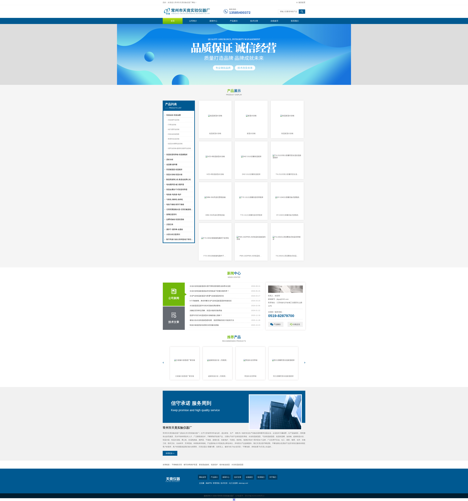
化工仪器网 (233, 483)
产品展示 (234, 21)
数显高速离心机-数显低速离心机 (178, 179)
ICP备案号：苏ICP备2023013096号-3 (249, 496)
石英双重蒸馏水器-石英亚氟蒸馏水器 (179, 209)
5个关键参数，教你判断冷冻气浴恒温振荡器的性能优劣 (211, 301)
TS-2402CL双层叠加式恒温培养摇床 (287, 256)
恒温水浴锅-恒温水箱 (174, 174)
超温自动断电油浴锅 (175, 144)
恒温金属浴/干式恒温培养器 (176, 189)
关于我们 (272, 477)
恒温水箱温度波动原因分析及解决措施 (204, 325)
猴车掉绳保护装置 (190, 465)
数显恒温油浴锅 (173, 139)
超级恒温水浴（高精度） (184, 376)
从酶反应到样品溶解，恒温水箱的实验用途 (206, 310)
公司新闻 (173, 298)
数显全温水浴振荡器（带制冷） (283, 376)
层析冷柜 (169, 159)
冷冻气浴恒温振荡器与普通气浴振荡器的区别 (207, 296)
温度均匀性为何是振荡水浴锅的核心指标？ (206, 315)
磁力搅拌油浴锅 (173, 129)
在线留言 (274, 21)
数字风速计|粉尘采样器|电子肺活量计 (179, 239)
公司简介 (193, 21)
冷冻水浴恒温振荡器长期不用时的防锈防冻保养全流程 (210, 286)
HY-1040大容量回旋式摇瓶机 (287, 215)
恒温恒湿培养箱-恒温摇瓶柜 (176, 154)
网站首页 (202, 477)
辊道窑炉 (214, 465)
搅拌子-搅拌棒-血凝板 (174, 229)
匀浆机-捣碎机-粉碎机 (174, 199)
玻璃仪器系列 (171, 214)
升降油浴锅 (172, 125)
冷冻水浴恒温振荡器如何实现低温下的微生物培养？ (209, 291)
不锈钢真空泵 (177, 465)
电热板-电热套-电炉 (173, 194)
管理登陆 (216, 483)
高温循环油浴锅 (173, 120)
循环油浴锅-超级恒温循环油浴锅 (179, 148)
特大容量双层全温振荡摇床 (250, 376)
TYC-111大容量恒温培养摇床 (251, 215)
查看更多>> (170, 453)
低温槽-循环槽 (171, 164)
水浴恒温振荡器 (237, 465)
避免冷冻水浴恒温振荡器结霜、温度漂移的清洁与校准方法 (212, 320)
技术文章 (254, 21)
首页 (173, 21)
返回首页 (301, 2)
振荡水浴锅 (251, 133)
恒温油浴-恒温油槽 (173, 115)
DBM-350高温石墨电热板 (215, 215)
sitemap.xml (243, 483)
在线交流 (296, 324)
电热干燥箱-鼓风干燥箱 (175, 204)
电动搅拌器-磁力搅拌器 (175, 184)
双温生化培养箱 (218, 376)
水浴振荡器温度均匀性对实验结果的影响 (205, 306)
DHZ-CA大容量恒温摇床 (251, 174)
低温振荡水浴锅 (215, 133)
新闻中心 (213, 21)
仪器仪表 (169, 224)
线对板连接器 (224, 465)
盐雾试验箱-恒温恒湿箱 (175, 219)
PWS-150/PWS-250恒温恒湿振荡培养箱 (251, 256)
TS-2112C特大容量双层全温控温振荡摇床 (287, 174)
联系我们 (295, 21)
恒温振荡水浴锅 (287, 133)
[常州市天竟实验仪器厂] (193, 11)
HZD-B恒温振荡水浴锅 (215, 174)
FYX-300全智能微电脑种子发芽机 (215, 256)
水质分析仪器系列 (173, 234)
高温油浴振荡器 (173, 134)
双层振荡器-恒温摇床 (174, 169)
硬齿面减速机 (204, 465)
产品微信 (277, 324)
